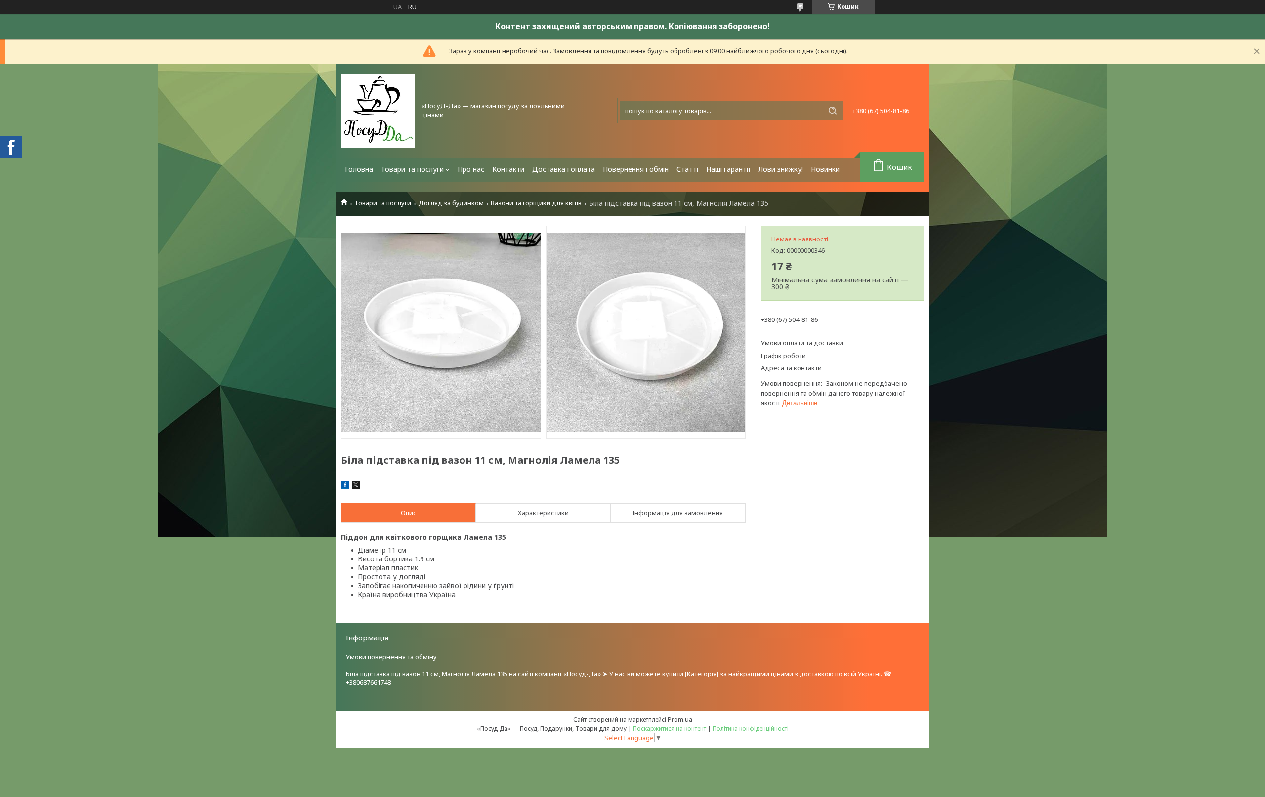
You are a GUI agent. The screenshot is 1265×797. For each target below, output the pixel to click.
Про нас (471, 169)
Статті (687, 169)
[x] (356, 486)
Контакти (508, 169)
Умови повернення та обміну (391, 656)
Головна (359, 169)
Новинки (825, 169)
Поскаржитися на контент (669, 728)
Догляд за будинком (451, 203)
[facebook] (345, 486)
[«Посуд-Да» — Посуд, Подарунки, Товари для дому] (378, 111)
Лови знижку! (781, 169)
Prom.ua (680, 719)
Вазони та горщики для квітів (536, 203)
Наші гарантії (728, 169)
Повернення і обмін (636, 169)
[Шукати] (833, 110)
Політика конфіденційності (751, 728)
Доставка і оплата (563, 169)
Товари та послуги (412, 169)
